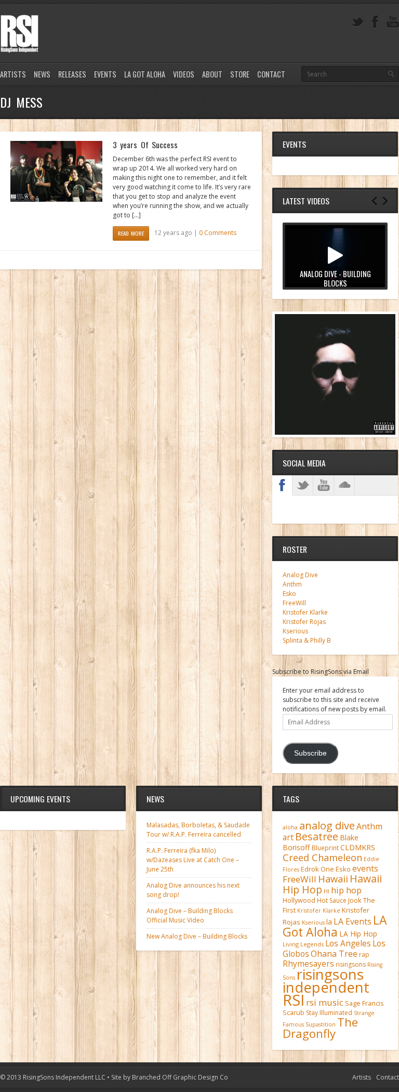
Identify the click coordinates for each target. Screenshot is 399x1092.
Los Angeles (348, 943)
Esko (289, 593)
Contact (271, 74)
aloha (290, 827)
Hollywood (299, 900)
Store (239, 74)
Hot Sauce (332, 900)
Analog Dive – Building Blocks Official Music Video (190, 915)
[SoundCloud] (344, 485)
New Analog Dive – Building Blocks (197, 936)
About (212, 74)
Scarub (293, 1012)
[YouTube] (393, 22)
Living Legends (303, 944)
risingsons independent (326, 980)
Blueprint (325, 847)
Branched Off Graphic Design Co (180, 1077)
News (42, 74)
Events (105, 74)
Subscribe (310, 753)
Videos (183, 74)
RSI (293, 1000)
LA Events (352, 921)
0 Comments (217, 232)
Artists (13, 74)
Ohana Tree (334, 953)
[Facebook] (375, 22)
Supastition (320, 1024)
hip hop (346, 890)
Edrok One (317, 869)
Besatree (316, 836)
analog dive (327, 825)
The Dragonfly (320, 1028)
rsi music (324, 1002)
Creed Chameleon (322, 857)
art (288, 837)
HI (326, 891)
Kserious (295, 631)
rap (364, 954)
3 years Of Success (145, 144)
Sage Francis (364, 1003)
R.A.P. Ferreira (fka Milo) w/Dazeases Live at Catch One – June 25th (193, 860)
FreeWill (294, 603)
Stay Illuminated (329, 1012)
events (365, 868)
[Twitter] (357, 22)
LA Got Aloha (144, 74)
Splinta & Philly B (307, 640)
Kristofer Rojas (304, 621)
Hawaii (333, 878)
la (329, 922)
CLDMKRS (357, 847)
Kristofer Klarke (305, 612)
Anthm (292, 584)
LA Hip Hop (358, 934)
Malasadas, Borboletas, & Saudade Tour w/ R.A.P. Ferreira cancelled (198, 830)
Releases (72, 74)
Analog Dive (300, 574)
